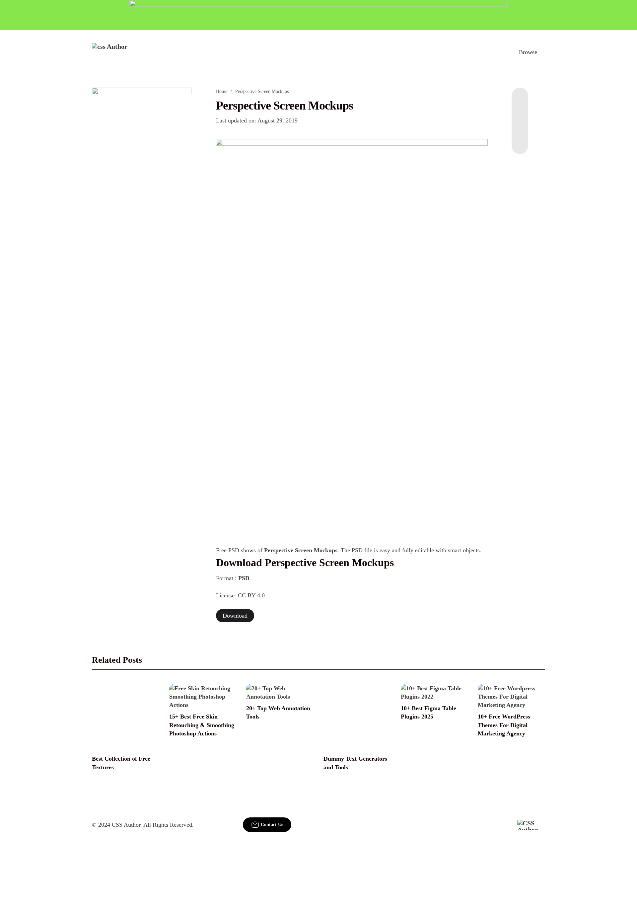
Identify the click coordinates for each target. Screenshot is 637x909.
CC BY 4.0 (251, 595)
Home (221, 91)
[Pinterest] (520, 127)
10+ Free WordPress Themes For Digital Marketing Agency (504, 724)
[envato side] (141, 186)
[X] (520, 141)
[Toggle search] (497, 52)
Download (235, 615)
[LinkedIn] (520, 114)
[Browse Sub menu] (542, 52)
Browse (528, 52)
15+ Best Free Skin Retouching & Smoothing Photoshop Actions (201, 724)
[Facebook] (520, 101)
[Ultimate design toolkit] (352, 245)
